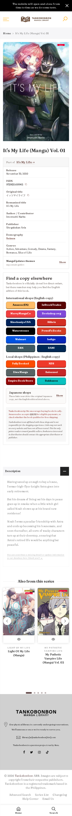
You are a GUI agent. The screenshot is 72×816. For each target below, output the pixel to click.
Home (7, 33)
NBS (51, 363)
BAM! (51, 347)
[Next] (65, 621)
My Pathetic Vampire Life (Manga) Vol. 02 (53, 658)
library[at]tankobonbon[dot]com (39, 737)
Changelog (60, 794)
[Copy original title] (28, 195)
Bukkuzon (51, 380)
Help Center (30, 798)
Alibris (51, 322)
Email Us (48, 798)
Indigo (51, 339)
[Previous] (7, 621)
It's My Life (25, 162)
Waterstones (20, 330)
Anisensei (51, 372)
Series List (42, 794)
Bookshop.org (51, 313)
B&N (20, 347)
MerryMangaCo (20, 313)
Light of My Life (18, 647)
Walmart (20, 339)
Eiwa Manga (20, 372)
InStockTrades (51, 304)
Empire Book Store (20, 380)
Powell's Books (51, 330)
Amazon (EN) (21, 304)
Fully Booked (20, 363)
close (5, 5)
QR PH (33, 414)
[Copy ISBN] (26, 184)
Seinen (10, 238)
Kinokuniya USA (20, 322)
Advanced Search (20, 794)
